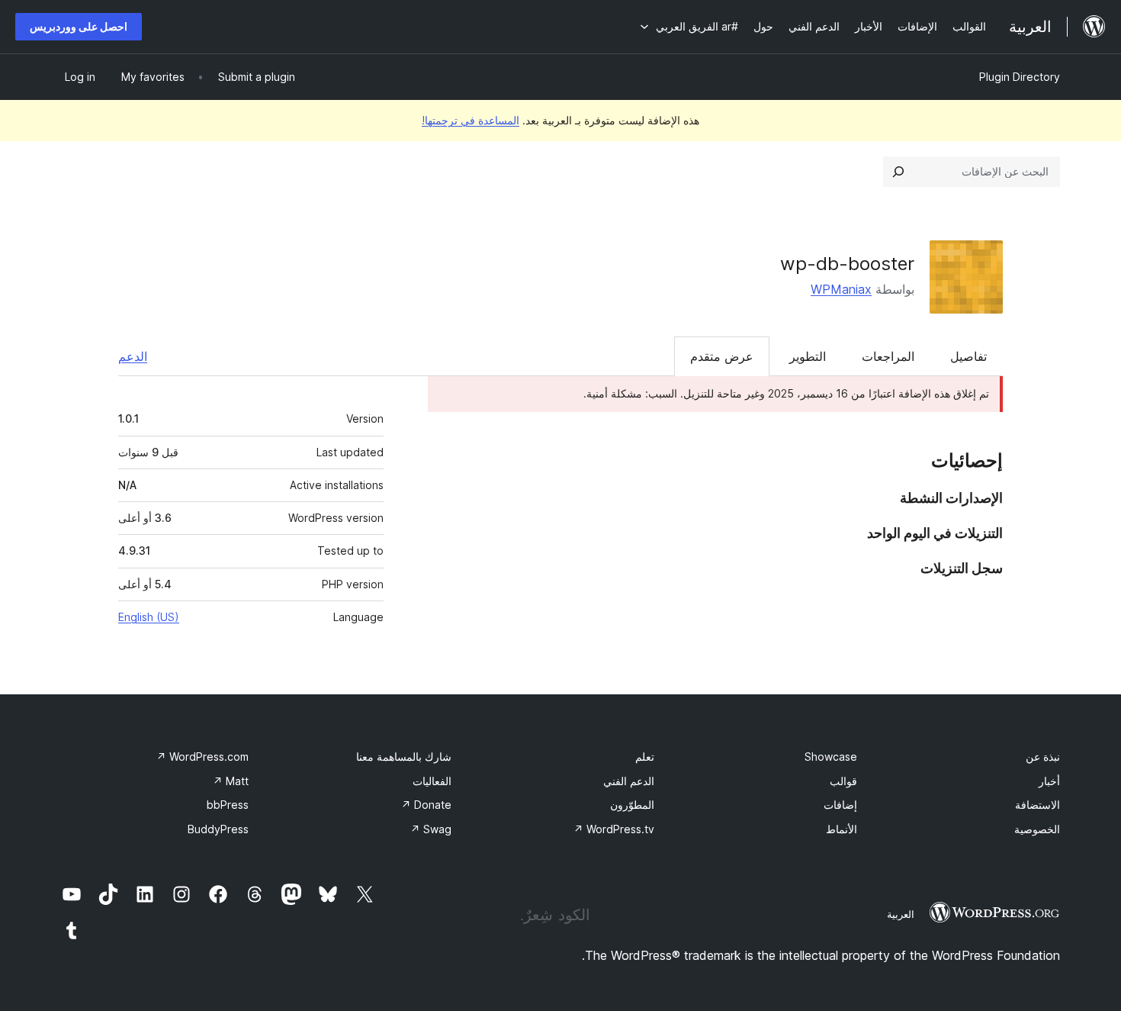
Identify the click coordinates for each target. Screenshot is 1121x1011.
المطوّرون (632, 804)
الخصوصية (1037, 829)
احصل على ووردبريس (78, 26)
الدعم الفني (628, 780)
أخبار (1049, 780)
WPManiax (841, 289)
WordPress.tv (613, 829)
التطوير (807, 356)
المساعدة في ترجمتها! (470, 120)
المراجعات (888, 356)
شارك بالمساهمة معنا (403, 756)
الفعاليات (432, 780)
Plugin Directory (1019, 76)
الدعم (132, 356)
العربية (900, 914)
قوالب (843, 780)
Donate (426, 804)
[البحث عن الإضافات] (898, 171)
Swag (430, 829)
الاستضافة (1037, 804)
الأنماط (841, 829)
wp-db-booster (847, 264)
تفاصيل (968, 356)
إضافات (840, 804)
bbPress (228, 804)
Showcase (831, 756)
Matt (231, 780)
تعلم (644, 756)
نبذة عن (1043, 756)
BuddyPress (218, 829)
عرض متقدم (721, 356)
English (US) (148, 616)
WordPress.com (202, 756)
